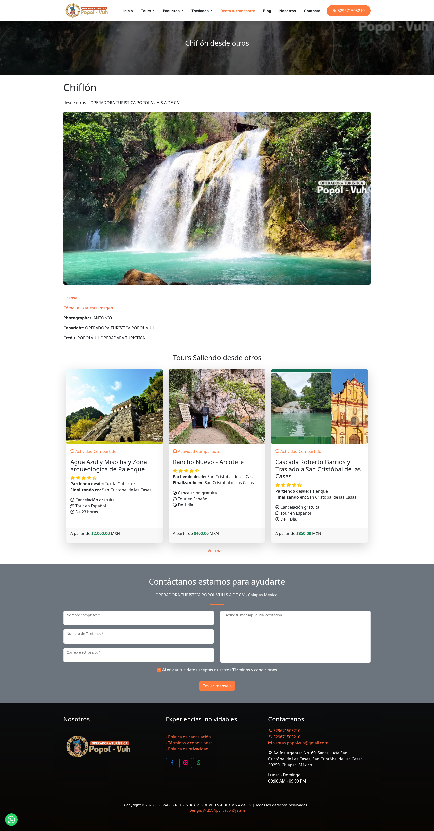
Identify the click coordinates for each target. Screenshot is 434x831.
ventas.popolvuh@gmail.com (300, 743)
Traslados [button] (200, 11)
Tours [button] (146, 11)
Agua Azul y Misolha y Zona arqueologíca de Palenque (108, 465)
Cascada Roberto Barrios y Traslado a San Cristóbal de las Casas (318, 469)
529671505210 (286, 731)
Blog (267, 11)
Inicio (128, 11)
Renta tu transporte (238, 11)
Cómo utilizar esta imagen (88, 308)
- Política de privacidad (187, 749)
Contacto (312, 11)
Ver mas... (217, 550)
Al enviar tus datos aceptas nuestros (219, 670)
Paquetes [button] (171, 11)
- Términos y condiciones (189, 743)
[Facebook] (172, 763)
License (70, 298)
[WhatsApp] (199, 763)
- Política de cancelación (188, 737)
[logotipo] (86, 10)
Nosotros (287, 11)
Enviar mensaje (217, 686)
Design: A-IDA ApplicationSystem (217, 810)
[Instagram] (185, 763)
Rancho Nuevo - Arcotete (208, 462)
